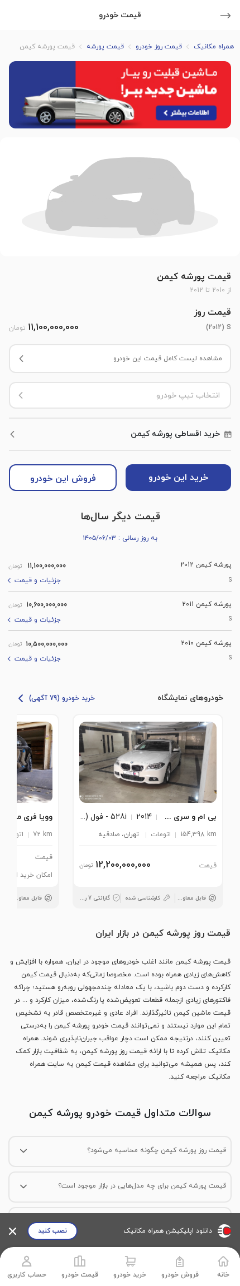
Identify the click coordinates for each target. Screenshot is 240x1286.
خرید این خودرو (178, 477)
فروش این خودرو (63, 479)
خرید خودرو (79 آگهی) (62, 698)
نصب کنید (52, 1231)
